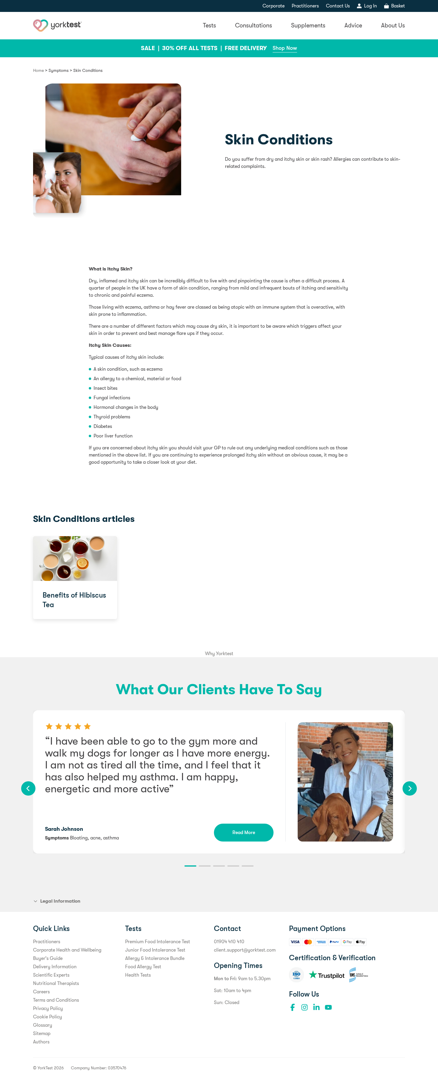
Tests (209, 25)
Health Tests (138, 975)
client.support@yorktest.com (245, 950)
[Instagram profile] (304, 1007)
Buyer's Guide (48, 958)
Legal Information (60, 901)
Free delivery (246, 48)
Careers (41, 992)
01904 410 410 (229, 941)
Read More (243, 832)
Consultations (253, 25)
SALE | (151, 48)
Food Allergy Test (143, 966)
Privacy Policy (48, 1008)
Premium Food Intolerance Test (157, 941)
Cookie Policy (47, 1017)
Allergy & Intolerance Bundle (154, 958)
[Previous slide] (28, 788)
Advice (353, 25)
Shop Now (285, 48)
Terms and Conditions (56, 1000)
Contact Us (338, 6)
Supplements (308, 25)
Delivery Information (55, 966)
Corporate (274, 6)
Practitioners (305, 6)
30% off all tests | (192, 48)
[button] (190, 866)
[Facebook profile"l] (292, 1007)
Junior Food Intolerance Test (155, 950)
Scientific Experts (51, 975)
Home (38, 70)
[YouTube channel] (328, 1007)
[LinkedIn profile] (316, 1007)
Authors (41, 1042)
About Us (393, 25)
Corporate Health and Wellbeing (67, 950)
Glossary (42, 1025)
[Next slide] (410, 788)
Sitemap (41, 1033)
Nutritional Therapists (56, 983)
